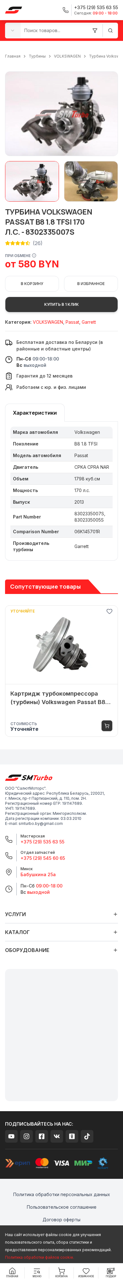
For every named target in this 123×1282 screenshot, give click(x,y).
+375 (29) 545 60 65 (42, 858)
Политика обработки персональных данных (61, 1194)
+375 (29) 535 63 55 (42, 841)
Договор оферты (61, 1219)
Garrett (89, 322)
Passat (72, 322)
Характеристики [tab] (35, 413)
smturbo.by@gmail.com (41, 823)
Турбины (37, 56)
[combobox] (12, 30)
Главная (12, 56)
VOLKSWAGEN (67, 56)
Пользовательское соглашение (62, 1207)
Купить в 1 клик (61, 304)
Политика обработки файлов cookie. (39, 1257)
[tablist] (35, 413)
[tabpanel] (61, 491)
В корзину (32, 283)
